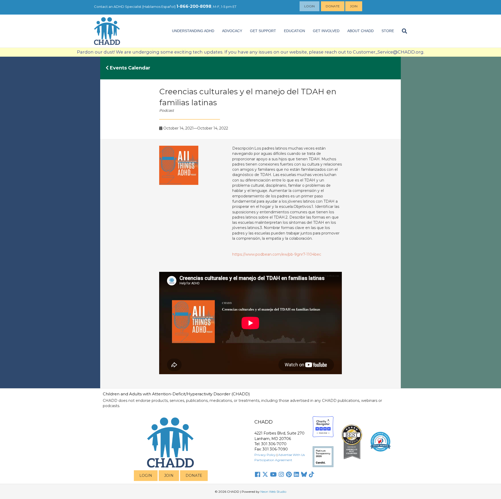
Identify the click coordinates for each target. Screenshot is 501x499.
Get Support (263, 31)
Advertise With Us (291, 455)
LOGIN (145, 475)
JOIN (169, 475)
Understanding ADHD (193, 31)
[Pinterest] (289, 474)
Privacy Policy (265, 455)
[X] (265, 474)
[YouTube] (273, 474)
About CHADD (360, 31)
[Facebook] (257, 474)
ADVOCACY (232, 31)
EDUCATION (294, 31)
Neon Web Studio (273, 492)
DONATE (194, 475)
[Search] (402, 31)
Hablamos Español (159, 6)
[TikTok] (311, 474)
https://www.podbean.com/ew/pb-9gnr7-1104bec (276, 254)
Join (353, 6)
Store (387, 31)
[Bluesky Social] (304, 474)
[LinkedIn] (296, 474)
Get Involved (326, 31)
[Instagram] (281, 474)
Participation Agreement (273, 460)
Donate (333, 6)
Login (309, 6)
